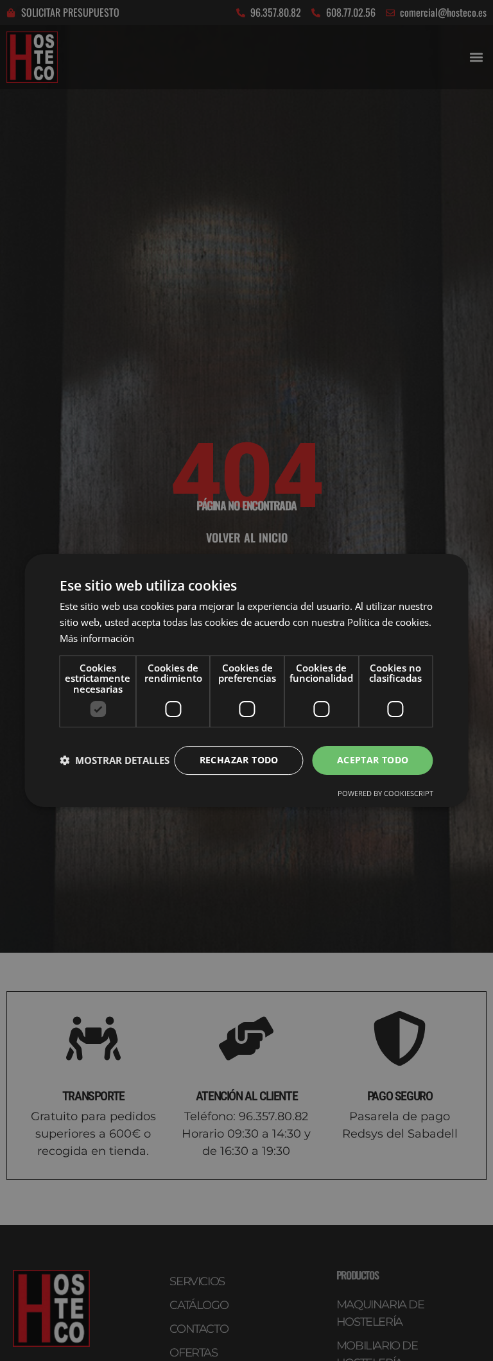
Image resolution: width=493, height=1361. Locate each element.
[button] (114, 761)
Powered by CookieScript (385, 793)
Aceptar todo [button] (373, 760)
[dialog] (246, 680)
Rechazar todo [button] (239, 760)
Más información (97, 638)
